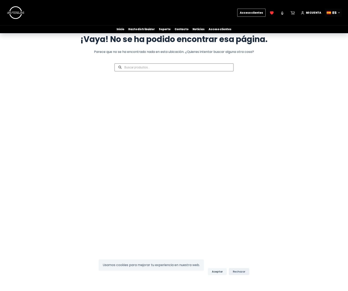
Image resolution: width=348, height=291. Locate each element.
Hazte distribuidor (141, 29)
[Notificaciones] (282, 12)
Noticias (199, 29)
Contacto (181, 29)
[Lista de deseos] (272, 12)
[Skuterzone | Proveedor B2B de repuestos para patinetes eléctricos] (16, 13)
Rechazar (239, 272)
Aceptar (217, 272)
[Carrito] (293, 12)
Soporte (165, 29)
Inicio (120, 29)
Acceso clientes (251, 13)
